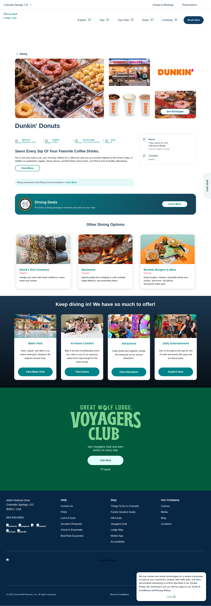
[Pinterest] (41, 525)
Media (164, 512)
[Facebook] (11, 525)
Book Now (194, 20)
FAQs (64, 512)
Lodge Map (117, 529)
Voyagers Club (119, 524)
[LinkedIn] (22, 531)
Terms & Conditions (119, 594)
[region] (59, 88)
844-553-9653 (15, 517)
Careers (165, 506)
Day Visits (123, 20)
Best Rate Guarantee (72, 536)
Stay (102, 20)
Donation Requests (71, 524)
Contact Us (67, 506)
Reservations (189, 5)
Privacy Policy (163, 590)
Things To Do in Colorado (125, 506)
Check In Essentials (71, 529)
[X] (33, 525)
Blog (163, 518)
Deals (145, 20)
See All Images (175, 111)
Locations (166, 524)
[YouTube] (11, 531)
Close (169, 596)
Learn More (71, 182)
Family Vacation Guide (123, 512)
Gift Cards (116, 518)
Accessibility (117, 541)
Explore (82, 20)
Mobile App (117, 536)
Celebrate (167, 20)
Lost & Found (68, 518)
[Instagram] (24, 525)
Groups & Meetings (163, 5)
